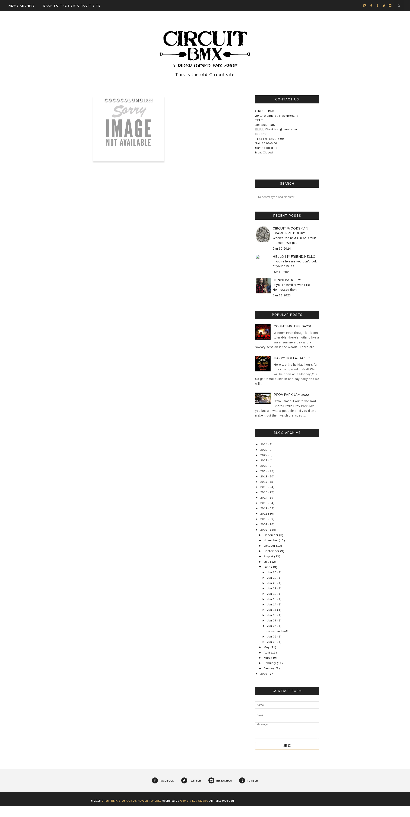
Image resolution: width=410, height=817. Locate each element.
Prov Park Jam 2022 (291, 395)
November (271, 540)
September (272, 551)
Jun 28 (272, 577)
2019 (264, 471)
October (270, 545)
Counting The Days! (292, 326)
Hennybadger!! (287, 280)
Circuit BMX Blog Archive (119, 800)
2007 (264, 673)
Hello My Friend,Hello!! (295, 257)
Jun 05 (272, 636)
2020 (264, 465)
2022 (264, 455)
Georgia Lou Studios (194, 800)
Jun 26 (272, 583)
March (268, 657)
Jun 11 (272, 609)
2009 (264, 524)
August (269, 556)
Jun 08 (272, 615)
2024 (264, 444)
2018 (264, 476)
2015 (264, 492)
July (267, 561)
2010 (264, 519)
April (267, 652)
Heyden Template (149, 800)
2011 (264, 513)
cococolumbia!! (128, 100)
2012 (264, 508)
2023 (264, 449)
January (270, 668)
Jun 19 (272, 593)
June (267, 567)
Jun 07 (272, 620)
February (270, 663)
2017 (264, 481)
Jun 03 (272, 641)
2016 (264, 487)
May (267, 647)
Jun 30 (272, 572)
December (271, 535)
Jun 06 (272, 625)
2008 (264, 529)
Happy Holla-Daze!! (292, 358)
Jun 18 (272, 599)
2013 (264, 503)
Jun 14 (272, 604)
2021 (264, 460)
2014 (264, 497)
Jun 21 (272, 588)
